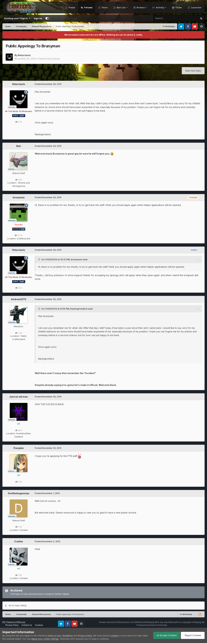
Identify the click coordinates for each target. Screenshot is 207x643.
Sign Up (38, 18)
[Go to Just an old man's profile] (18, 412)
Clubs (178, 7)
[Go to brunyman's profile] (18, 212)
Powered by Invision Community (151, 625)
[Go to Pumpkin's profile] (18, 463)
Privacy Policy (12, 625)
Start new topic (193, 70)
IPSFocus (20, 622)
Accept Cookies (168, 635)
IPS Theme (7, 622)
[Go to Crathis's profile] (18, 557)
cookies (114, 635)
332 (19, 481)
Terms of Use (54, 635)
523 (19, 121)
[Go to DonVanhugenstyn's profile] (18, 508)
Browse (140, 7)
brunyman (19, 197)
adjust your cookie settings (45, 638)
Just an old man (18, 396)
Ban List (121, 7)
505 (19, 179)
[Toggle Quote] (39, 259)
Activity (159, 7)
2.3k (19, 333)
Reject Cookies (192, 635)
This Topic (188, 18)
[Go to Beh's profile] (18, 161)
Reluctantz (24, 55)
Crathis (18, 541)
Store (104, 7)
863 (19, 430)
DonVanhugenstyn (18, 493)
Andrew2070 (18, 299)
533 (19, 526)
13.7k (19, 235)
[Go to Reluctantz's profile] (9, 57)
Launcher (196, 7)
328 (19, 575)
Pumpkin (19, 448)
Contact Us (27, 625)
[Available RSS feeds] (200, 614)
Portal (71, 7)
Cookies (39, 625)
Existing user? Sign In (16, 18)
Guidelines (67, 635)
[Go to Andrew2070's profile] (18, 314)
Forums (88, 7)
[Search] (201, 18)
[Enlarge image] (112, 153)
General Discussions (49, 58)
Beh (18, 146)
